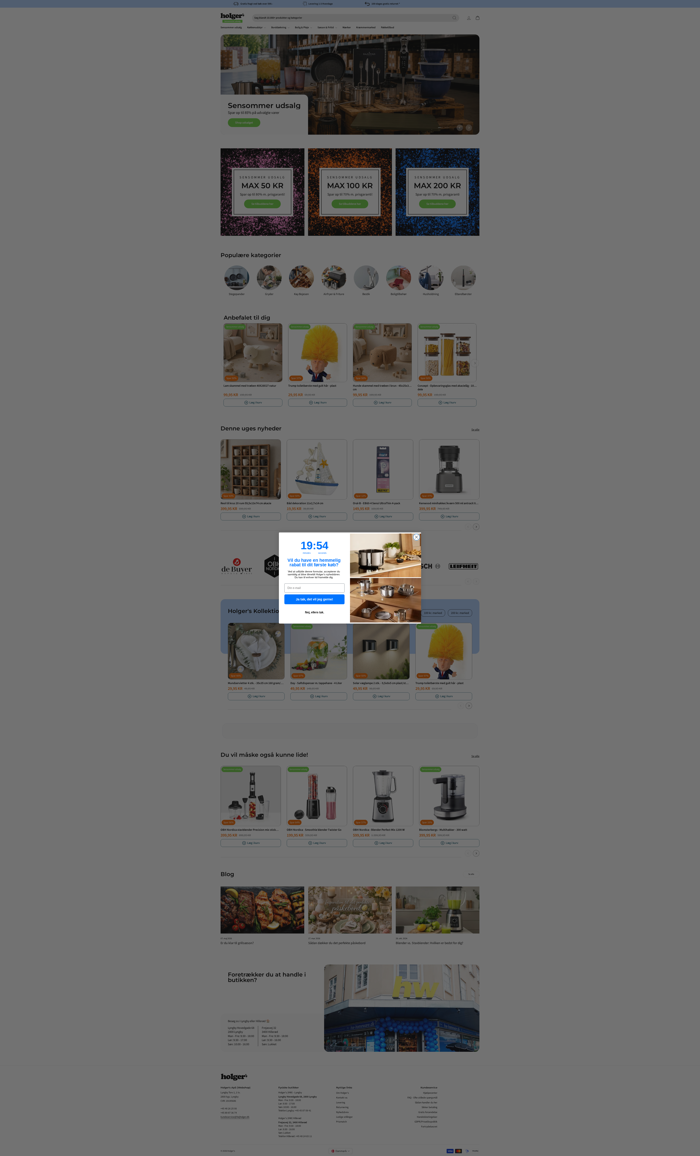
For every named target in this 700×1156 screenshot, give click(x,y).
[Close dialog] (416, 537)
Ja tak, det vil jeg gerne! (314, 599)
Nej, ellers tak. (314, 612)
